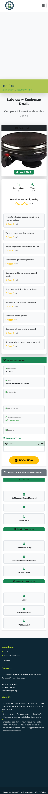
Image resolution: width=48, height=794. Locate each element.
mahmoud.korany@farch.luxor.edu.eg (24, 560)
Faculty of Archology (24, 90)
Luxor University (7, 90)
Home (6, 651)
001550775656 (24, 625)
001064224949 (24, 573)
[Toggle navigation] (43, 5)
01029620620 (24, 521)
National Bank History (12, 656)
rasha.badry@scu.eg (24, 612)
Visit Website (13, 420)
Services (7, 660)
